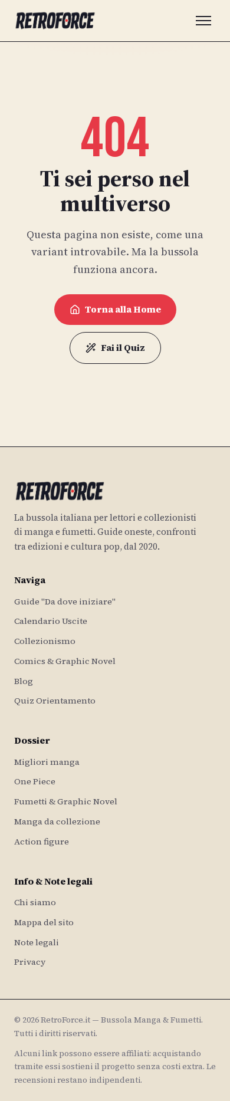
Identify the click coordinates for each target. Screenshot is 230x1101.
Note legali (36, 942)
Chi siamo (35, 902)
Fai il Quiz (123, 347)
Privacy (29, 962)
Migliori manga (47, 762)
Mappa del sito (44, 922)
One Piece (34, 781)
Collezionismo (44, 641)
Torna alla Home (123, 309)
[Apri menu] (203, 20)
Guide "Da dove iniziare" (65, 601)
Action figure (41, 841)
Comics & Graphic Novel (65, 661)
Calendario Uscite (50, 621)
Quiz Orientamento (55, 700)
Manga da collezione (57, 821)
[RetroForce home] (55, 21)
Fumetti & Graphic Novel (65, 801)
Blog (23, 681)
